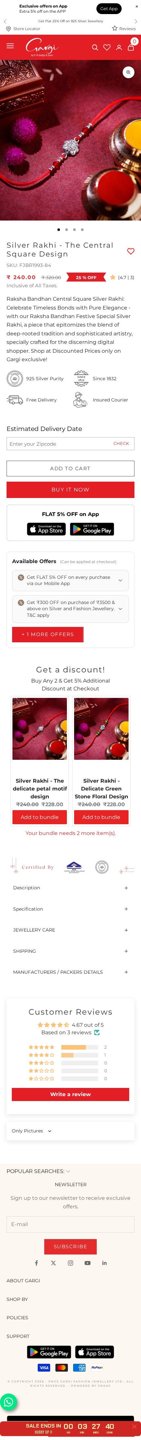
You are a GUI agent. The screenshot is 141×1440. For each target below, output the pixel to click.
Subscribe (71, 1246)
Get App (109, 8)
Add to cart (70, 468)
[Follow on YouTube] (87, 1263)
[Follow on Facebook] (36, 1263)
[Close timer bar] (134, 1426)
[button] (114, 277)
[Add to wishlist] (130, 251)
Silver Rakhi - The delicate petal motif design (40, 789)
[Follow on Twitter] (53, 1263)
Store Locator (26, 28)
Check (121, 443)
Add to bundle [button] (40, 817)
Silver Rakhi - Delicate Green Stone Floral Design (101, 789)
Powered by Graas (91, 1385)
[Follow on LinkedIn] (104, 1263)
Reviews (127, 28)
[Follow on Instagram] (70, 1263)
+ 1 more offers (48, 634)
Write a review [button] (70, 1094)
